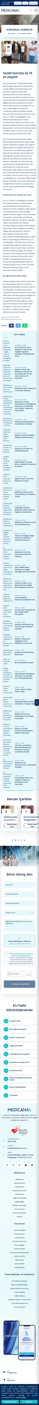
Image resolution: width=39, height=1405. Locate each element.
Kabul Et (29, 1402)
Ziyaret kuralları (19, 1249)
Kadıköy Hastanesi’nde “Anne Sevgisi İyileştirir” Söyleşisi (24, 626)
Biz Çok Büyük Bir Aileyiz (24, 662)
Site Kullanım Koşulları (19, 1281)
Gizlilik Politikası (19, 1296)
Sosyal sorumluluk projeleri (19, 1253)
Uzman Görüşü (19, 1209)
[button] (13, 840)
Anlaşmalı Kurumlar (20, 1191)
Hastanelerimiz (19, 1183)
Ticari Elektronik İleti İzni (19, 1303)
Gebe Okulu (19, 1260)
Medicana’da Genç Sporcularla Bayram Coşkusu (23, 554)
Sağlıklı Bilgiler (19, 1202)
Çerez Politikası (21, 1397)
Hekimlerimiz (19, 1194)
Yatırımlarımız (19, 1238)
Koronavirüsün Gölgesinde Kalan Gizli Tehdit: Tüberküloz (31, 818)
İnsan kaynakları (19, 1230)
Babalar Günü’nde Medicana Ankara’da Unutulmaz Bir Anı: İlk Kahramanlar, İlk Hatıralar (23, 373)
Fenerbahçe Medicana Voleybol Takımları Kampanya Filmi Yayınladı (24, 781)
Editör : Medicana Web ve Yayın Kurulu (11, 319)
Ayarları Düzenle (10, 1402)
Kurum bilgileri (19, 1245)
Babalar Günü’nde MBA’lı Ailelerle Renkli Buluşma (25, 436)
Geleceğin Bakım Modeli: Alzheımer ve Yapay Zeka (25, 703)
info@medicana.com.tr (17, 1148)
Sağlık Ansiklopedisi (19, 1198)
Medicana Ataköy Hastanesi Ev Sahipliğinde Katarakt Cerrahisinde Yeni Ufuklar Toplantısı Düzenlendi (25, 406)
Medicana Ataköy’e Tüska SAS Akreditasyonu (25, 523)
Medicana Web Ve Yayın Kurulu (19, 1300)
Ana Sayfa (11, 34)
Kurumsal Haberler (24, 34)
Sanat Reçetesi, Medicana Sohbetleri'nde (25, 598)
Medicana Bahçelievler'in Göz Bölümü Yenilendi (25, 423)
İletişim (19, 1217)
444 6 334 (5, 4)
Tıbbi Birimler (19, 1187)
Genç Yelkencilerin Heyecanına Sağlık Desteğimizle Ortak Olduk (25, 569)
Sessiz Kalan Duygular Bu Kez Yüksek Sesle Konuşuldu (25, 612)
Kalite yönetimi (19, 1256)
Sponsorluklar (19, 1264)
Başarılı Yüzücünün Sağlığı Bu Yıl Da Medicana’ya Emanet (23, 641)
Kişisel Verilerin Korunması (19, 1288)
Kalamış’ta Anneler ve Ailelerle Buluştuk (23, 450)
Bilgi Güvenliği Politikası (19, 1285)
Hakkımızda (19, 1179)
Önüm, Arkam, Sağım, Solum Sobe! (23, 690)
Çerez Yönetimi (19, 1307)
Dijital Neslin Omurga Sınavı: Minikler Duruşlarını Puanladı (25, 464)
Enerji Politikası (19, 1267)
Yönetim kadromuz (20, 1241)
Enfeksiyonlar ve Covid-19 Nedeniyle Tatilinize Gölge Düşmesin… (10, 818)
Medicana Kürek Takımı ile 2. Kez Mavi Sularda (25, 389)
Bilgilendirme (24, 956)
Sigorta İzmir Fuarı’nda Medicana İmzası (24, 480)
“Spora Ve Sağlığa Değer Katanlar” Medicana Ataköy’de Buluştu (24, 538)
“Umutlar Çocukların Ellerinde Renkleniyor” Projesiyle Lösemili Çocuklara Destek (23, 748)
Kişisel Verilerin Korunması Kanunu (21, 954)
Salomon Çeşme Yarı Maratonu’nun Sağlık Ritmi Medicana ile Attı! (24, 585)
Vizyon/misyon (19, 1234)
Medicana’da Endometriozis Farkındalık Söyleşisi (25, 765)
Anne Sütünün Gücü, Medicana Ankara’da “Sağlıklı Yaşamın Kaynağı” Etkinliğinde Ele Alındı (24, 351)
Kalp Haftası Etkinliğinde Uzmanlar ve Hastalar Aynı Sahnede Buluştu (24, 676)
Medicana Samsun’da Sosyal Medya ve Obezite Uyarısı (25, 494)
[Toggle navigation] (36, 10)
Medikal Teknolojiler (20, 1205)
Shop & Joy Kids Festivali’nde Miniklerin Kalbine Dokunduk (24, 730)
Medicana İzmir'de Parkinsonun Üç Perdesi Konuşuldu (24, 716)
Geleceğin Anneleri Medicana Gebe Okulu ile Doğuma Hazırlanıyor (25, 510)
